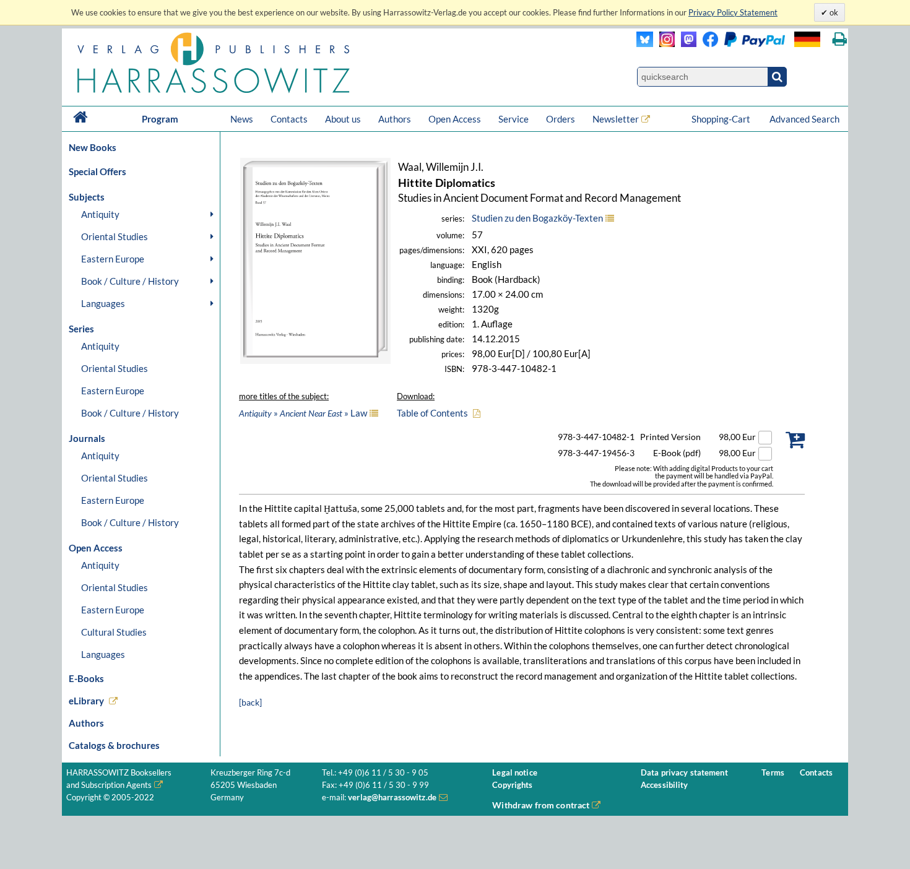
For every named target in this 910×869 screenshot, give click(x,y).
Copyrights (512, 785)
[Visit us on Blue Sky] (644, 43)
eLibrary (86, 700)
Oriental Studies (114, 236)
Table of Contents (432, 412)
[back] (250, 702)
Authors (394, 118)
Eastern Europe (112, 258)
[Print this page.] (840, 39)
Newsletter (615, 118)
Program (160, 118)
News (241, 118)
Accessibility (664, 785)
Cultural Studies (114, 632)
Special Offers (97, 171)
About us (343, 118)
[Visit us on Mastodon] (685, 43)
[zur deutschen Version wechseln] (807, 39)
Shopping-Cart (721, 118)
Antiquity (100, 214)
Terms (772, 772)
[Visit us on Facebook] (740, 43)
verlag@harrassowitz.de (392, 797)
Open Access (454, 118)
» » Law (303, 412)
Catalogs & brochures (114, 745)
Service (513, 118)
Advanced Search (804, 118)
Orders (560, 118)
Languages (103, 303)
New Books (92, 147)
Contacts (289, 118)
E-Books (86, 678)
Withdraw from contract (540, 805)
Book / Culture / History (130, 281)
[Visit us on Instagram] (664, 43)
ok (833, 12)
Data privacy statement (684, 772)
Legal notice (514, 772)
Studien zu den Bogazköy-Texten (537, 217)
